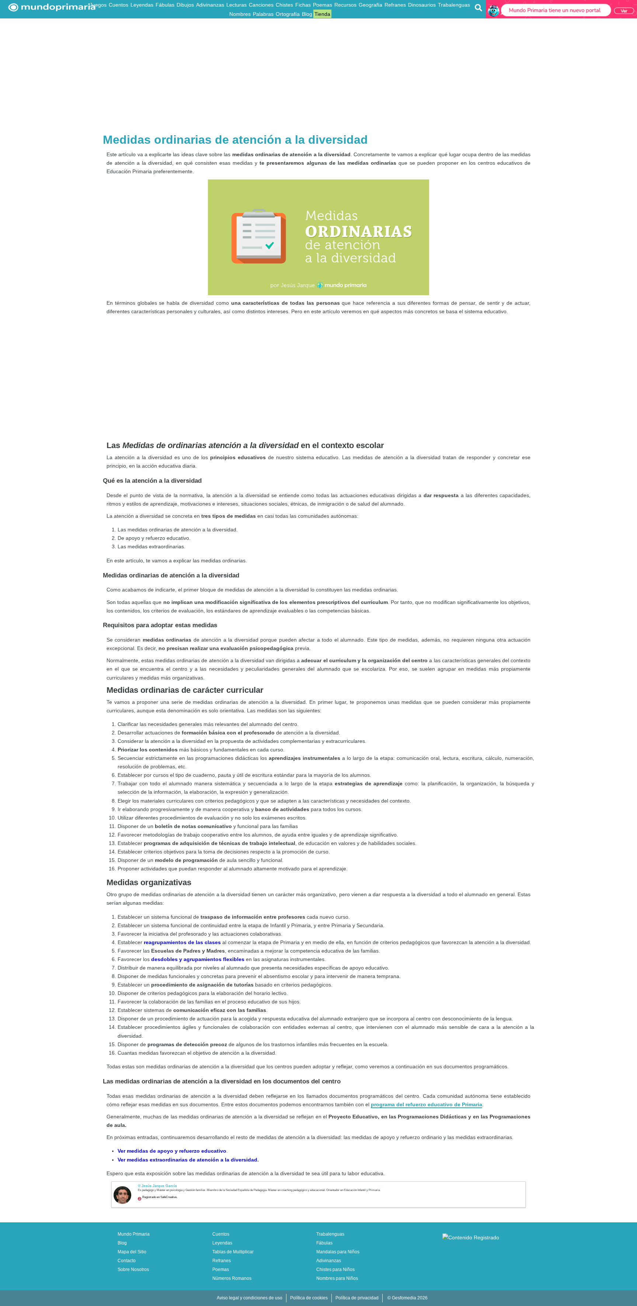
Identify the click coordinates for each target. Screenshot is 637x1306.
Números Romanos (231, 1278)
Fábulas (165, 5)
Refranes (395, 5)
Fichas (303, 5)
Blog (307, 14)
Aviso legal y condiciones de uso (249, 1298)
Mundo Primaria (134, 1234)
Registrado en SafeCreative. (159, 1197)
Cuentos (118, 5)
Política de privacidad (357, 1298)
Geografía (370, 5)
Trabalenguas (454, 5)
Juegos (98, 5)
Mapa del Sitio (132, 1251)
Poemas (322, 5)
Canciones (261, 5)
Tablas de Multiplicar (233, 1251)
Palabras (263, 14)
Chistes (284, 5)
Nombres (240, 14)
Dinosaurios (422, 5)
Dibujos (185, 5)
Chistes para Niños (335, 1269)
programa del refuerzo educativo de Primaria (426, 1104)
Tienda (322, 14)
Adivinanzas (210, 5)
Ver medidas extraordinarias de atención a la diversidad (187, 1160)
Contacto (127, 1260)
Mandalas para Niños (337, 1251)
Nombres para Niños (337, 1278)
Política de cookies (309, 1298)
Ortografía (288, 14)
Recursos (345, 5)
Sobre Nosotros (133, 1269)
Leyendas (141, 5)
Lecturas (236, 5)
